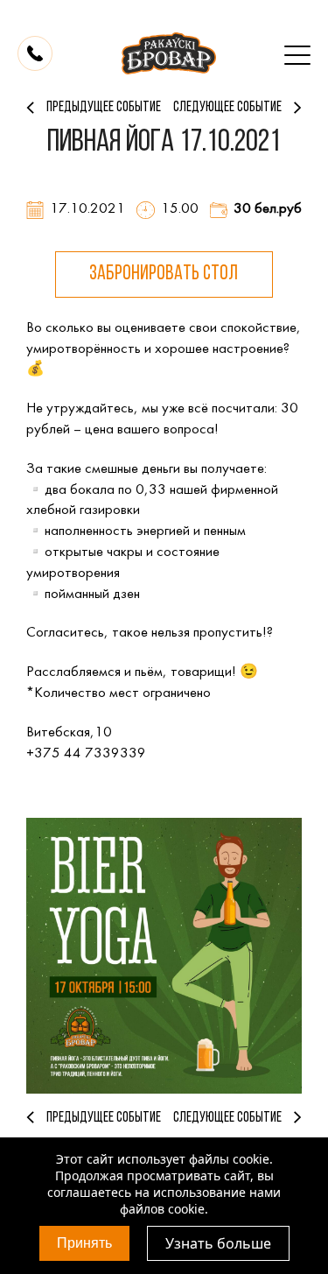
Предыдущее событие (103, 107)
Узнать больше (218, 1243)
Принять (84, 1242)
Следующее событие (227, 107)
